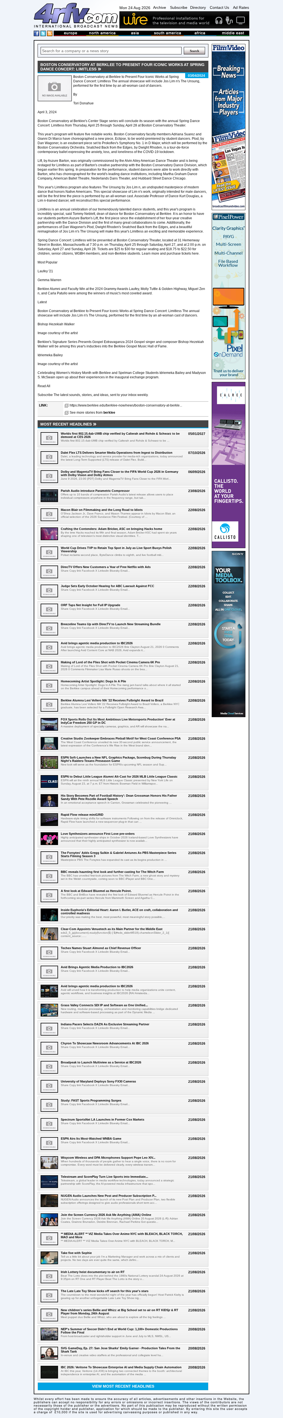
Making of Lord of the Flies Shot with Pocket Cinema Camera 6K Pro (110, 662)
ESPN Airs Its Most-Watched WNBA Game (91, 1138)
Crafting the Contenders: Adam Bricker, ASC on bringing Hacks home (111, 528)
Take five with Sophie (76, 1253)
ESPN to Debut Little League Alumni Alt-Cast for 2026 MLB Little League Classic (119, 776)
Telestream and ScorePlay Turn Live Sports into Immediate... (104, 1176)
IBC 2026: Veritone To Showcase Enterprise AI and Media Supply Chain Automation (121, 1367)
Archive (159, 7)
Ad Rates (241, 7)
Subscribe (178, 7)
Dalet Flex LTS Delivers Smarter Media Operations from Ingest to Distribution (116, 452)
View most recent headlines (123, 1386)
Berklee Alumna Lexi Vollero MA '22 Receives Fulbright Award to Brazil (112, 700)
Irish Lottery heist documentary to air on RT (93, 1272)
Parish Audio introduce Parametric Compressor (95, 490)
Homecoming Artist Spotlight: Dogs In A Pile (93, 681)
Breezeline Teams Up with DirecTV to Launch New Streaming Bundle (111, 624)
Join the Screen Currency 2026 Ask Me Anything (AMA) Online (106, 1214)
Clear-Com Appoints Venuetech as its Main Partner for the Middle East (112, 929)
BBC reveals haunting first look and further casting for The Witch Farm (112, 871)
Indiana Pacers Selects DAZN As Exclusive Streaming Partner (105, 1024)
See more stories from (92, 412)
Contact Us (219, 7)
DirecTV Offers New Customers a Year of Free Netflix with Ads (106, 567)
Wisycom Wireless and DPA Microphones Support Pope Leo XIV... (108, 1157)
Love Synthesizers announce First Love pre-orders (98, 833)
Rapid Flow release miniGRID (82, 814)
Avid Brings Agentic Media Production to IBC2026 (97, 967)
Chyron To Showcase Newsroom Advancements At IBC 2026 (105, 1043)
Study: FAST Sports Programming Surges (91, 1100)
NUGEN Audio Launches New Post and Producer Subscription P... (108, 1195)
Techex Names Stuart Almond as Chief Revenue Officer (101, 948)
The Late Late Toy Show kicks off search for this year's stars (104, 1291)
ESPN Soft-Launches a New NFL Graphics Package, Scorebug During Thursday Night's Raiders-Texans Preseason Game (118, 759)
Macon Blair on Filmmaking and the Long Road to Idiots (102, 509)
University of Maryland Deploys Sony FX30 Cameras (98, 1081)
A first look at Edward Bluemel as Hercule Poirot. (96, 890)
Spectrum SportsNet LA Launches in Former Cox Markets (102, 1119)
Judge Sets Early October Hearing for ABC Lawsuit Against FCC (107, 586)
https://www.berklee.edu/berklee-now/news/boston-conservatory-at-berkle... (126, 405)
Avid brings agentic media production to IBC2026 (97, 643)
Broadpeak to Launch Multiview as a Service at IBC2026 (101, 1062)
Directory (198, 7)
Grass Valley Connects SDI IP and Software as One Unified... (104, 1005)
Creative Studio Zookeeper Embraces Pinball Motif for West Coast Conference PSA (121, 738)
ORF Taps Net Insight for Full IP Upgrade (90, 605)
